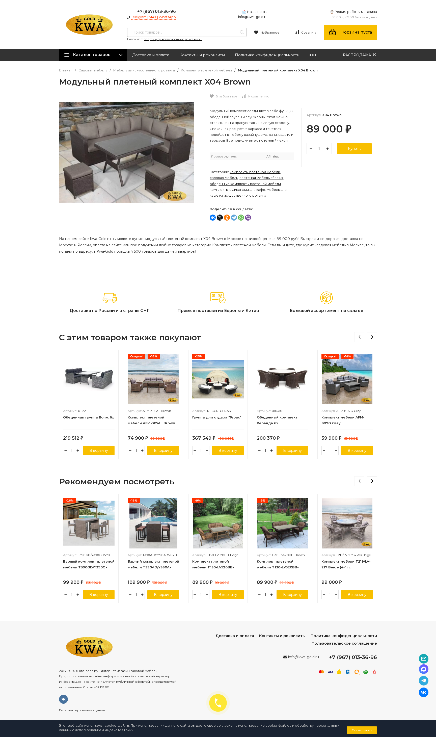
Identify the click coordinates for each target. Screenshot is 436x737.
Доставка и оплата (150, 54)
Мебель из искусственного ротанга (144, 70)
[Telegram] (234, 218)
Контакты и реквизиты (202, 54)
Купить (354, 148)
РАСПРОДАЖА (357, 55)
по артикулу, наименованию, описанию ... (173, 39)
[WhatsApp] (241, 218)
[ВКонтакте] (213, 218)
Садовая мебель (92, 70)
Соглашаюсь (362, 730)
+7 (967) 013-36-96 (156, 11)
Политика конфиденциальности (267, 54)
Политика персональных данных (82, 710)
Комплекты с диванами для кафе (237, 190)
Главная (65, 70)
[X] (220, 218)
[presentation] (359, 337)
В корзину (98, 450)
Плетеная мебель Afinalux (261, 178)
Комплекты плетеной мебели (206, 70)
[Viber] (248, 218)
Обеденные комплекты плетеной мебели (245, 184)
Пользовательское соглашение (344, 643)
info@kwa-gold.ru (252, 17)
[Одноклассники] (227, 218)
